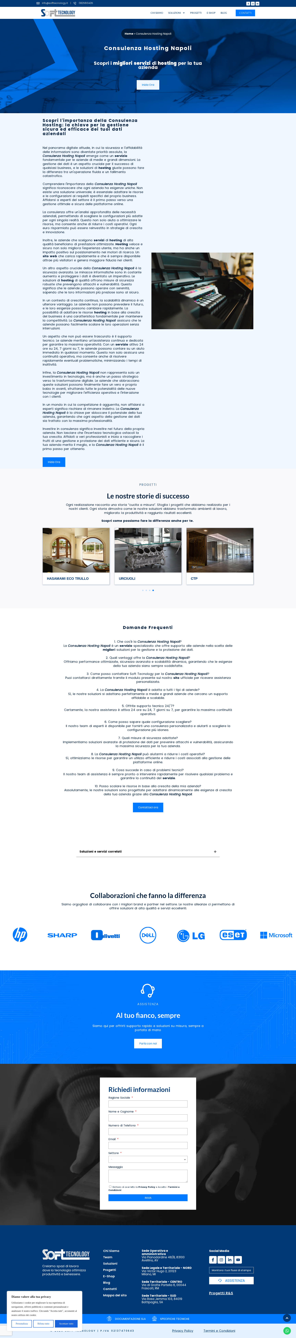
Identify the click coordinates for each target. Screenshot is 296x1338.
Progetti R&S (221, 1293)
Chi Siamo (157, 12)
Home (129, 34)
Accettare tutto (66, 1323)
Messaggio (115, 1167)
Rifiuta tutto (43, 1323)
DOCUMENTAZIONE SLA (130, 1319)
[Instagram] (253, 3)
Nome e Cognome (121, 1112)
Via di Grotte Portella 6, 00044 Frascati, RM (164, 1285)
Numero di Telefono (122, 1125)
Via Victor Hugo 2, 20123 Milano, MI (167, 1271)
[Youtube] (238, 1260)
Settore (114, 1153)
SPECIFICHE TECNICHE (174, 1319)
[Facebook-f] (248, 3)
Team (107, 1257)
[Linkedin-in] (257, 3)
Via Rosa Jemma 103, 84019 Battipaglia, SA (162, 1299)
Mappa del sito (115, 1295)
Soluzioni (174, 12)
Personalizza (22, 1323)
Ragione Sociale (119, 1098)
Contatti (110, 1289)
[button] (143, 590)
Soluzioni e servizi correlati (100, 851)
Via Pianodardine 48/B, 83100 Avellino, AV (163, 1255)
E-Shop (211, 12)
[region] (44, 1311)
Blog (224, 12)
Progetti (196, 12)
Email (112, 1139)
